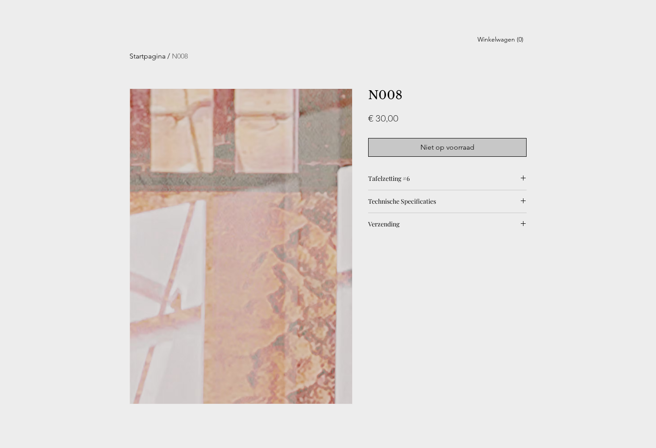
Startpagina (147, 56)
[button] (500, 39)
